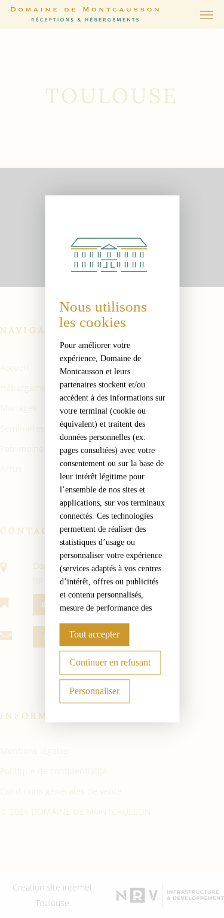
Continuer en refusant (110, 663)
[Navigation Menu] (206, 14)
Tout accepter (94, 635)
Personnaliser (94, 691)
